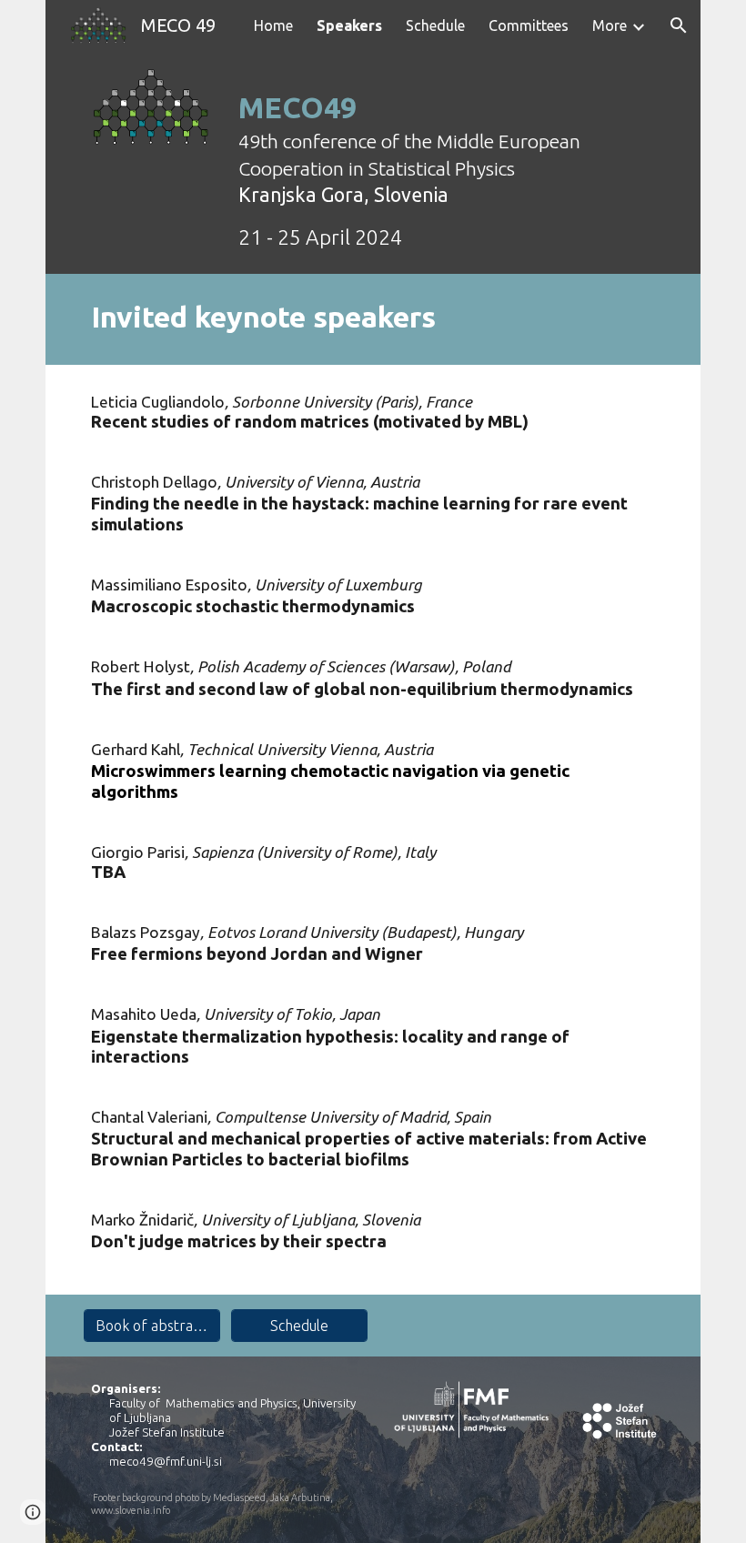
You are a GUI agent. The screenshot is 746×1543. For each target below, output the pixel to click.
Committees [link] (529, 25)
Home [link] (273, 25)
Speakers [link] (349, 25)
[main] (446, 162)
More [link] (609, 25)
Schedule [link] (435, 25)
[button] (679, 25)
